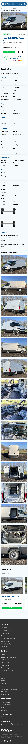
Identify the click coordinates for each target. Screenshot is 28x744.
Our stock (3, 9)
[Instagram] (7, 741)
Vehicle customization (7, 671)
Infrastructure (5, 694)
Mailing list (4, 710)
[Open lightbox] (14, 264)
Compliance (13, 736)
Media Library (6, 698)
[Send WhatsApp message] (6, 58)
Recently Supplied (6, 705)
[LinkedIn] (5, 741)
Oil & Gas (4, 681)
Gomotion (8, 737)
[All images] (24, 27)
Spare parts (4, 654)
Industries (4, 675)
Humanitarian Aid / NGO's (9, 689)
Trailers (3, 636)
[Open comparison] (22, 4)
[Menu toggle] (3, 4)
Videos (3, 707)
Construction (5, 686)
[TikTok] (13, 741)
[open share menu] (18, 52)
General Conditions (5, 736)
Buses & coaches (6, 644)
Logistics (3, 684)
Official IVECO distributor (8, 657)
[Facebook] (2, 741)
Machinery (4, 647)
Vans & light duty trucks (12, 9)
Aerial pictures (5, 702)
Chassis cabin (5, 628)
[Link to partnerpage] (6, 730)
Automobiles (5, 641)
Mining (3, 678)
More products (5, 573)
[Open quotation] (25, 4)
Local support (5, 663)
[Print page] (23, 52)
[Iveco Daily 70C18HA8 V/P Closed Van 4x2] (12, 585)
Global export (5, 660)
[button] (19, 4)
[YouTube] (10, 741)
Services (4, 651)
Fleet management (7, 668)
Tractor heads (5, 633)
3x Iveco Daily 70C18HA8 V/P (11, 596)
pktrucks (9, 4)
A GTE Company (13, 734)
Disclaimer (19, 736)
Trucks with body (6, 630)
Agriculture (4, 692)
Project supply (5, 665)
